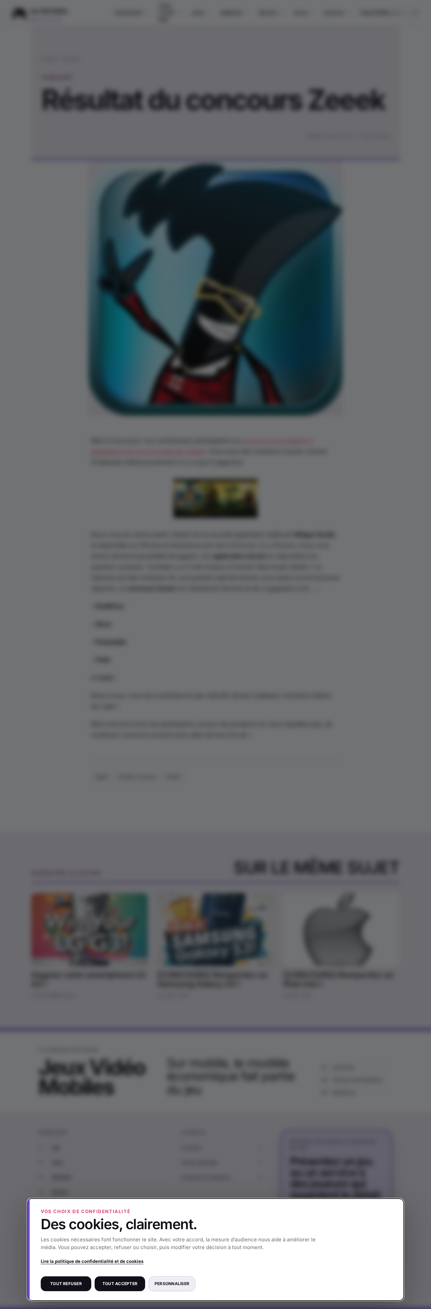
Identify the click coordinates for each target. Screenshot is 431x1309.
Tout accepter (119, 1283)
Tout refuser (66, 1283)
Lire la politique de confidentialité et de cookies (92, 1261)
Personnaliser (172, 1283)
